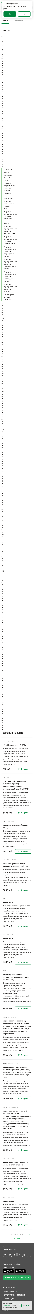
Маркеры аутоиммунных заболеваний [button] (3, 409)
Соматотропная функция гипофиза (9, 297)
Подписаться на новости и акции (17, 1278)
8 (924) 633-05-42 (9, 1249)
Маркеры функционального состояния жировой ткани (10, 230)
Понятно (26, 1305)
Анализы (5, 21)
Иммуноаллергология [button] (3, 327)
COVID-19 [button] (2, 38)
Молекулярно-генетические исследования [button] (3, 449)
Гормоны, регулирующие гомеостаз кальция (9, 187)
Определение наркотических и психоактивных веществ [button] (2, 513)
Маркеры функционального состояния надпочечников (10, 240)
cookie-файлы (7, 1305)
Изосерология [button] (2, 309)
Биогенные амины (8, 171)
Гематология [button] (2, 117)
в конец (17, 1238)
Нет (24, 14)
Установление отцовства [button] (2, 687)
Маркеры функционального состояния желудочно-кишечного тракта (10, 217)
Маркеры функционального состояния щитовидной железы (10, 276)
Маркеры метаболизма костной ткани (9, 205)
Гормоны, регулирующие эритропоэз (9, 196)
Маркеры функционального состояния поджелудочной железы (10, 251)
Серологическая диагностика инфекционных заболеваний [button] (2, 645)
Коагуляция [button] (2, 383)
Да (10, 14)
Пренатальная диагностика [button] (2, 555)
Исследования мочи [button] (2, 367)
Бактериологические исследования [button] (2, 61)
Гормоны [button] (2, 163)
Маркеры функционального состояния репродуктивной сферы (10, 264)
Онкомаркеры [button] (2, 477)
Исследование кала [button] (2, 348)
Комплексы (19, 21)
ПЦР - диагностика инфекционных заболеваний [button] (3, 592)
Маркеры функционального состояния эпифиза (10, 288)
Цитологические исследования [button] (2, 715)
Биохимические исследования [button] (2, 94)
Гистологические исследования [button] (2, 141)
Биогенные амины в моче (8, 178)
